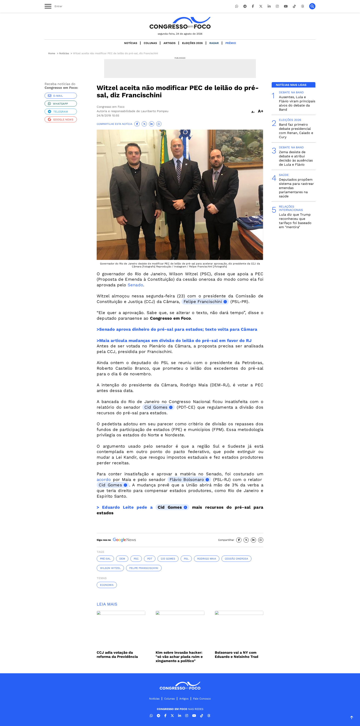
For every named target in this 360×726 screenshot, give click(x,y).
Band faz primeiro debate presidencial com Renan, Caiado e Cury (296, 131)
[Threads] (302, 6)
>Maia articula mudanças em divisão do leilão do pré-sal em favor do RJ (174, 340)
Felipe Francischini (203, 301)
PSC (136, 558)
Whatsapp (60, 103)
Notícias (130, 43)
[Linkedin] (269, 6)
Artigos (169, 43)
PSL (186, 558)
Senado (135, 284)
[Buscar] (312, 6)
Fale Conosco (202, 698)
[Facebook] (253, 6)
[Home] (180, 23)
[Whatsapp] (236, 6)
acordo (105, 479)
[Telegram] (245, 6)
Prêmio (230, 43)
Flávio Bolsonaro (187, 479)
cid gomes (168, 558)
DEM (122, 558)
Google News (63, 119)
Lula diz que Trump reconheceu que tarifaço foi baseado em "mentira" (295, 221)
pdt (149, 558)
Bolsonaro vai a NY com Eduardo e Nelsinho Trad (236, 654)
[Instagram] (277, 6)
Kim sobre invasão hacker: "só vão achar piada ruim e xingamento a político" (179, 656)
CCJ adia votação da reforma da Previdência (117, 654)
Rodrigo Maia (206, 558)
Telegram (60, 111)
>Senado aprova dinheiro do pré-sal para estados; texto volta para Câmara (177, 329)
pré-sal (105, 558)
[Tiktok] (294, 6)
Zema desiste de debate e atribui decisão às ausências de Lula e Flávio (296, 158)
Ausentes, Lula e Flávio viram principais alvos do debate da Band (297, 103)
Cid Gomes (156, 407)
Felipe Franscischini (143, 568)
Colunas (150, 43)
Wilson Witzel (110, 568)
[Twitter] (260, 6)
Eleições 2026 (192, 43)
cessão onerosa (236, 558)
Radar (214, 43)
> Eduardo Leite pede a (126, 507)
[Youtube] (286, 6)
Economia (107, 584)
